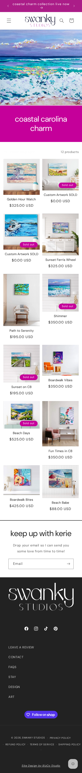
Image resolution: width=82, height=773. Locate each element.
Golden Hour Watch (21, 199)
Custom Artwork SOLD (60, 195)
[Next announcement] (74, 6)
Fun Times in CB (60, 451)
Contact (15, 657)
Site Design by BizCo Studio (41, 765)
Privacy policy (60, 738)
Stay (12, 677)
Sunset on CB (21, 387)
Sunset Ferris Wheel (60, 260)
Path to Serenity (21, 331)
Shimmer (60, 316)
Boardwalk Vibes (60, 380)
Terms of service (42, 744)
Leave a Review (21, 647)
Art (11, 697)
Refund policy (15, 744)
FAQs (12, 667)
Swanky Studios (33, 738)
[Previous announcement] (8, 6)
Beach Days (21, 433)
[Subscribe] (68, 564)
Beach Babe (60, 503)
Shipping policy (69, 744)
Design (14, 687)
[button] (9, 20)
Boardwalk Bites (21, 500)
